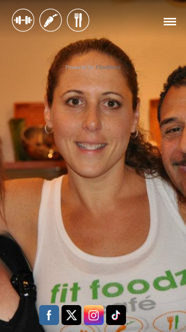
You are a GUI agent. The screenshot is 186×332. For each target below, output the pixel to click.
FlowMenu (108, 67)
